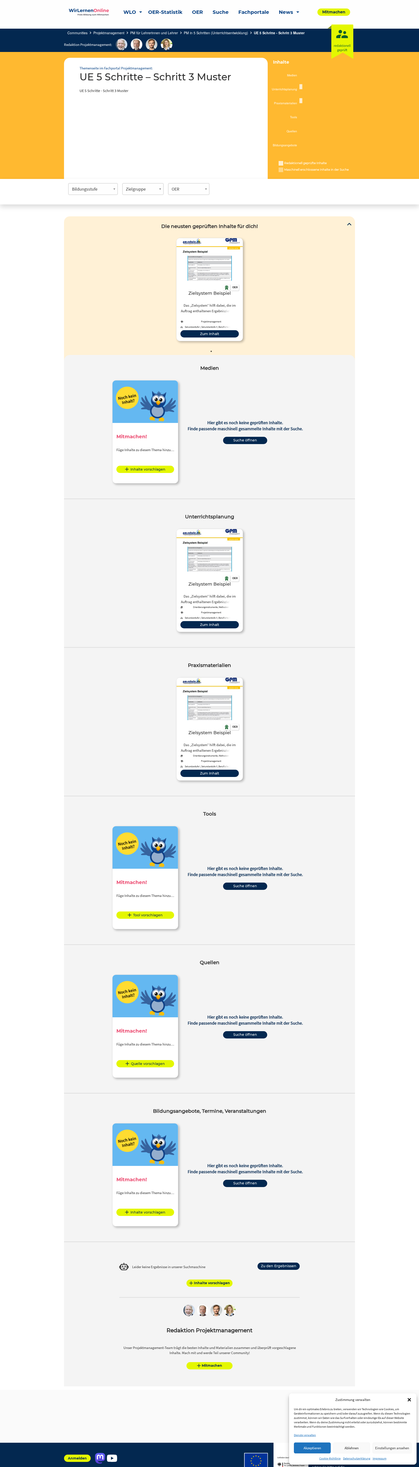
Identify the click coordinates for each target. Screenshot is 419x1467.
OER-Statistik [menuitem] (165, 12)
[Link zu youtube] (112, 1458)
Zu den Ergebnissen (278, 1266)
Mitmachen (212, 1365)
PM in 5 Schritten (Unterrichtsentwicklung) (216, 32)
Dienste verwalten (305, 1435)
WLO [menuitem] (129, 12)
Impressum (380, 1458)
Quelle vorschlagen (148, 1064)
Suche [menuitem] (221, 12)
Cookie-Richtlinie (330, 1458)
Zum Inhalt (209, 334)
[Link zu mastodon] (100, 1458)
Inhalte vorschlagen (147, 469)
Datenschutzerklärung (356, 1458)
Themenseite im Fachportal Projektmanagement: (116, 68)
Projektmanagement (108, 32)
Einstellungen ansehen (392, 1448)
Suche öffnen (245, 440)
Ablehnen (352, 1448)
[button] (409, 1399)
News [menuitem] (286, 12)
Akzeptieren (312, 1448)
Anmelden (77, 1458)
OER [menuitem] (197, 12)
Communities (77, 32)
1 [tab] (211, 351)
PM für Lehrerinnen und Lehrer (154, 32)
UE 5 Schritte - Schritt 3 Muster (279, 32)
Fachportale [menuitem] (253, 12)
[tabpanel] (209, 289)
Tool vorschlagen (148, 915)
